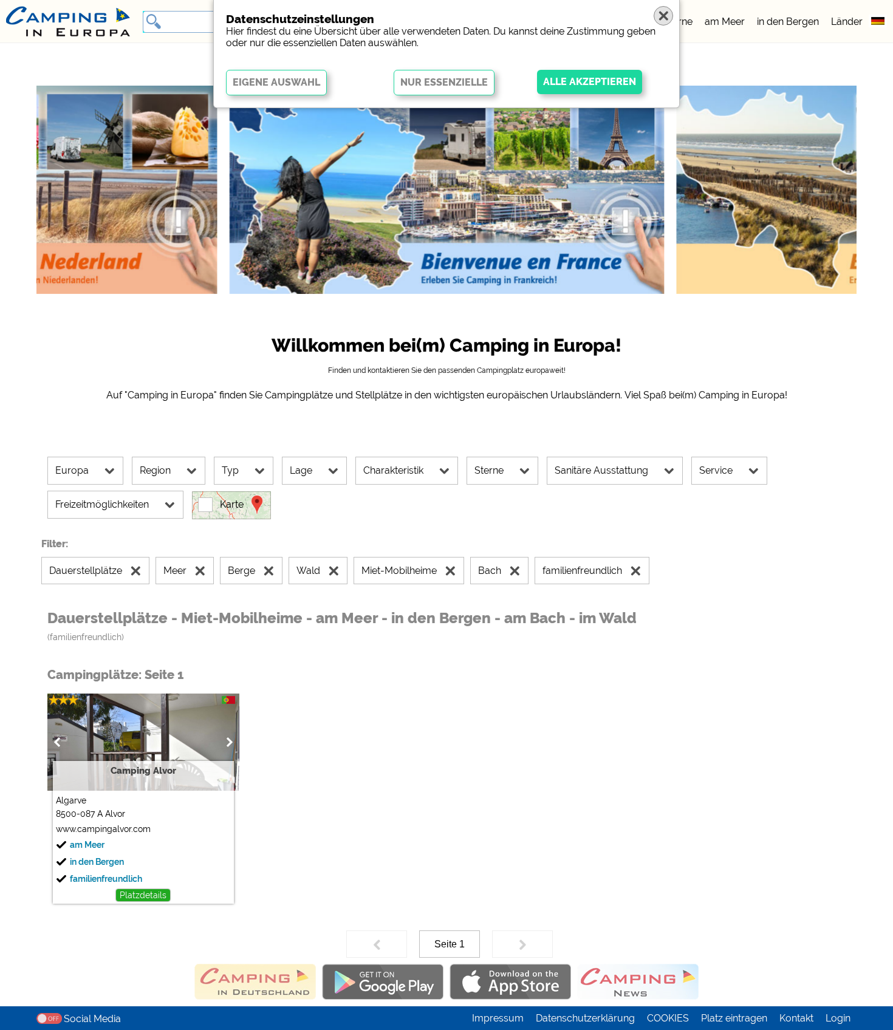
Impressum (498, 1018)
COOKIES (668, 1018)
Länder (847, 21)
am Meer (725, 21)
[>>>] (522, 944)
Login (838, 1018)
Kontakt (796, 1018)
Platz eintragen (734, 1018)
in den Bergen (788, 21)
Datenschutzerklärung (585, 1018)
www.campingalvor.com (103, 829)
